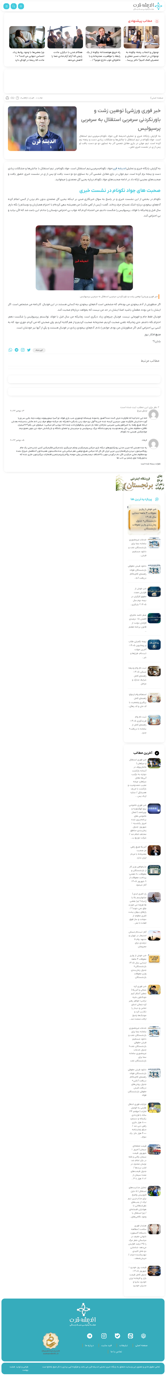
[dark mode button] (21, 6)
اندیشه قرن (119, 168)
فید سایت (106, 1345)
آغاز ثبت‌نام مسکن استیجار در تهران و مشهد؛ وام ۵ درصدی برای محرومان (137, 939)
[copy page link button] (12, 98)
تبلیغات (123, 1345)
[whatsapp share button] (10, 350)
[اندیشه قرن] (148, 6)
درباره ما (89, 1345)
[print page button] (7, 98)
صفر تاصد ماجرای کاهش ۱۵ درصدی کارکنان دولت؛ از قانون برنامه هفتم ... (137, 623)
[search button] (14, 6)
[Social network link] (143, 1335)
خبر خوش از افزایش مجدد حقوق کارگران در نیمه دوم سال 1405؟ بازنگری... (138, 596)
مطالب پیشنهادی (140, 21)
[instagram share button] (22, 350)
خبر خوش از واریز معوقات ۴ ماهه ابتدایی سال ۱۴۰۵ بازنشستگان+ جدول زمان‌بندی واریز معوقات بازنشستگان (137, 966)
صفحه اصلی (157, 98)
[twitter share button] (28, 350)
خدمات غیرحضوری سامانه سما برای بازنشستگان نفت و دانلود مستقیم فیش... (137, 547)
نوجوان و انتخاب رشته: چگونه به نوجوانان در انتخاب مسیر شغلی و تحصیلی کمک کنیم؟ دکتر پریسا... (142, 56)
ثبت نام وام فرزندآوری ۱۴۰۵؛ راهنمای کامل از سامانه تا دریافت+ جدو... (137, 724)
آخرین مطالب (143, 753)
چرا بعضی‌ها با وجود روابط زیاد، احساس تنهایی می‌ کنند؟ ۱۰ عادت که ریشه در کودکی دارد (28, 56)
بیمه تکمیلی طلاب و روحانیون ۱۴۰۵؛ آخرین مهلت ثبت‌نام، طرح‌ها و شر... (137, 649)
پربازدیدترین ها (141, 499)
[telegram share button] (16, 350)
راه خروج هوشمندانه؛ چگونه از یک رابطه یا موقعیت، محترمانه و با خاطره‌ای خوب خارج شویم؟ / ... (103, 56)
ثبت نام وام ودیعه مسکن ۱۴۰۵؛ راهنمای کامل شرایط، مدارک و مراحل (137, 675)
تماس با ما (116, 1351)
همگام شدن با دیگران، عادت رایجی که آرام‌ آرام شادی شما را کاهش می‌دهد (67, 56)
